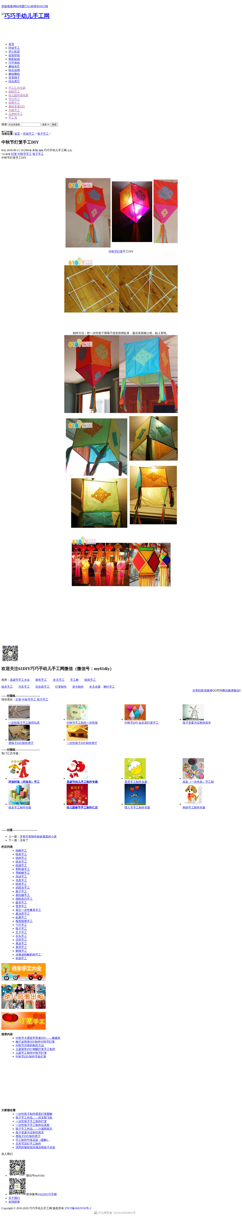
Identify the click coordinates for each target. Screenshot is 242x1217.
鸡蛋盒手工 (23, 887)
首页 (17, 133)
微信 (236, 690)
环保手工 (28, 133)
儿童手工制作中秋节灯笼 (31, 1052)
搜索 (54, 124)
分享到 (196, 690)
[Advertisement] (65, 32)
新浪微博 (206, 690)
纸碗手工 (21, 850)
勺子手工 (21, 924)
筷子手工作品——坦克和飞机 (34, 1117)
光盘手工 (21, 880)
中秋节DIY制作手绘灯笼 (31, 1056)
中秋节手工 (25, 153)
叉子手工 (21, 932)
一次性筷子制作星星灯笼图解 (34, 1113)
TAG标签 (31, 6)
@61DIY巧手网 (47, 1194)
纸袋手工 (21, 865)
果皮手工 (21, 943)
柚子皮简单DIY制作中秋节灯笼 (35, 1041)
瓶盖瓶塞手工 (24, 921)
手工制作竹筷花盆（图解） (33, 1139)
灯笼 (14, 153)
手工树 (74, 679)
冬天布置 (95, 686)
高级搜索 (7, 6)
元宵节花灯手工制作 (28, 1143)
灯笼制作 (61, 686)
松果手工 (21, 917)
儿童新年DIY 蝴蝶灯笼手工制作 (35, 1049)
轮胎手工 (21, 958)
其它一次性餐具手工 (28, 909)
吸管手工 (21, 902)
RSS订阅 (42, 6)
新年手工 (41, 679)
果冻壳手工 (23, 913)
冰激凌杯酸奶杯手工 (28, 954)
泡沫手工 (21, 876)
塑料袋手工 (23, 869)
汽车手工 (24, 686)
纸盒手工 (7, 686)
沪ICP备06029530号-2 (78, 1208)
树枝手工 (21, 950)
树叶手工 (109, 686)
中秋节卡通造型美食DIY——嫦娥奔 (38, 1037)
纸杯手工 (21, 857)
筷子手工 (43, 133)
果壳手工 (21, 947)
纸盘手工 (21, 854)
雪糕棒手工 (23, 872)
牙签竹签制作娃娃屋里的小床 (38, 836)
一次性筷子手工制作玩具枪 (33, 1125)
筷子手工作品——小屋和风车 (34, 1128)
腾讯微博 (227, 690)
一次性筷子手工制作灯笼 (31, 1121)
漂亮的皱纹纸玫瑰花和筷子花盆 (35, 1147)
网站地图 (19, 6)
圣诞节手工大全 (20, 679)
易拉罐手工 (23, 895)
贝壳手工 (21, 939)
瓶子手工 (21, 891)
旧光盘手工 (42, 686)
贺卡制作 (78, 686)
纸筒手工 (90, 679)
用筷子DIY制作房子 (28, 1136)
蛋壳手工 (21, 906)
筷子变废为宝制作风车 (30, 1132)
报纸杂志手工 (24, 898)
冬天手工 (58, 679)
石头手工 (21, 935)
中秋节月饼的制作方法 (30, 1045)
